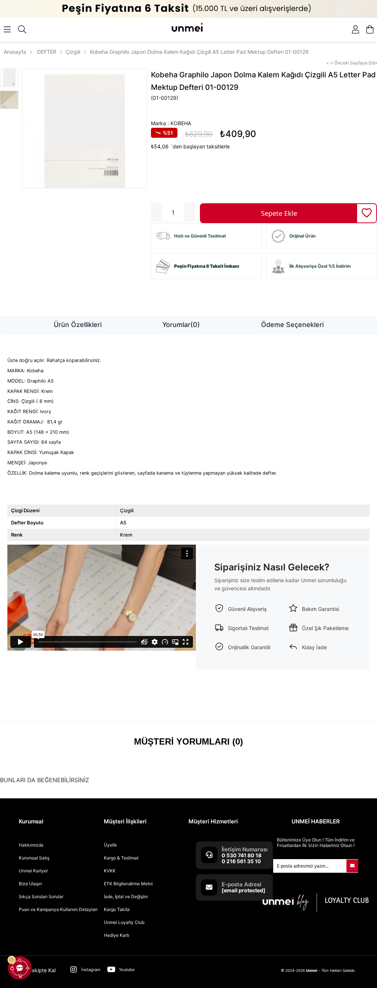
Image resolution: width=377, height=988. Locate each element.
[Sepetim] (369, 29)
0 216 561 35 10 (241, 861)
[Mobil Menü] (7, 29)
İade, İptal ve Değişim (126, 896)
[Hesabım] (355, 29)
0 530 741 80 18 (241, 855)
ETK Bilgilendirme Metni (128, 883)
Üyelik (110, 845)
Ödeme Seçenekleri (292, 324)
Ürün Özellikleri (78, 324)
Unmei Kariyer (33, 870)
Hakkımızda (31, 845)
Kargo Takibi (117, 909)
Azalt (156, 212)
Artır (189, 212)
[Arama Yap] (22, 29)
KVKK (110, 870)
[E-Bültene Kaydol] (352, 865)
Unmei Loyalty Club (124, 922)
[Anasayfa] (188, 29)
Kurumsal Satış (34, 858)
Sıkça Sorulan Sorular (41, 896)
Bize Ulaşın (30, 883)
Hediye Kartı (116, 935)
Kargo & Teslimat (121, 858)
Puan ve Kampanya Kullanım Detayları (58, 909)
